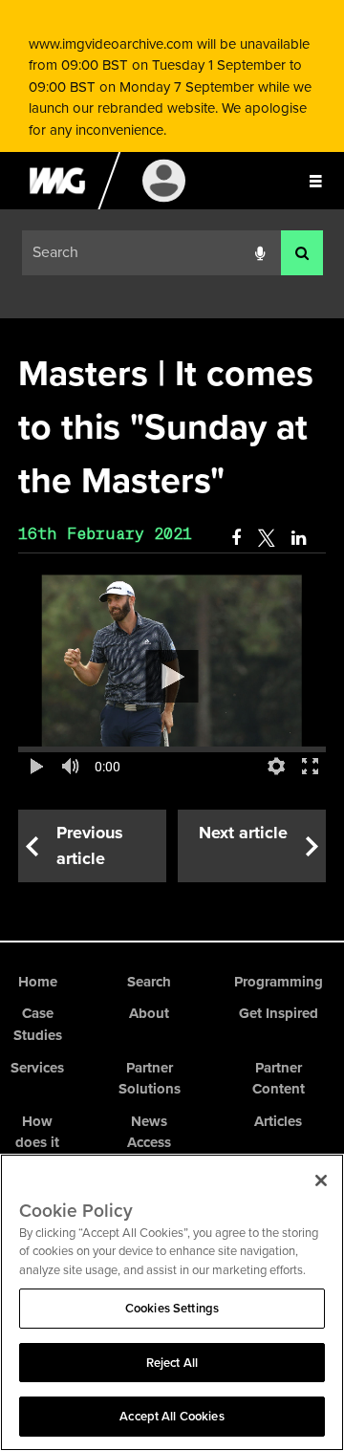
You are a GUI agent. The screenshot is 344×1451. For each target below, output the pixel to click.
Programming (278, 981)
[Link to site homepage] (57, 204)
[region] (172, 1302)
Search (149, 981)
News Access (149, 1132)
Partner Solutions (149, 1078)
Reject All (172, 1363)
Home (37, 981)
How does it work (37, 1143)
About (149, 1013)
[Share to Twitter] (266, 538)
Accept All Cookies (171, 1416)
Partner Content (278, 1078)
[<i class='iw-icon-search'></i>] (302, 252)
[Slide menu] (315, 180)
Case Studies (37, 1024)
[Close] (321, 1180)
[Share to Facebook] (236, 538)
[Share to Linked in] (300, 538)
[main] (172, 615)
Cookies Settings (172, 1308)
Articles (278, 1121)
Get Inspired (278, 1013)
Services (37, 1067)
